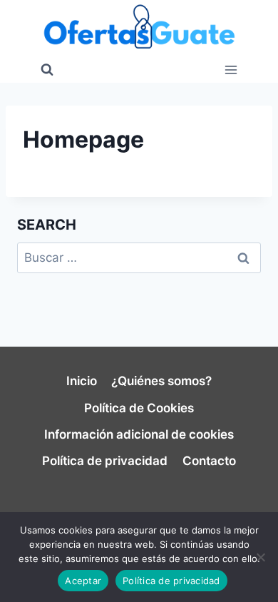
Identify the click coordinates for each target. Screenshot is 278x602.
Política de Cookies (139, 408)
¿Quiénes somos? (161, 381)
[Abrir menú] (230, 69)
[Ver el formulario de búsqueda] (47, 70)
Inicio (81, 381)
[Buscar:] (139, 257)
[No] (260, 557)
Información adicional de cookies (139, 434)
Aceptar (83, 580)
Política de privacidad (105, 461)
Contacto (209, 461)
